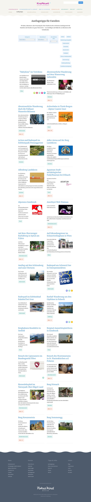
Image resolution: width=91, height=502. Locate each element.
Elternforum (31, 464)
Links (69, 468)
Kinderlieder (44, 12)
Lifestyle (79, 9)
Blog (69, 464)
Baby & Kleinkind (44, 9)
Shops (49, 470)
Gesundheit (64, 9)
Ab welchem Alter (54, 37)
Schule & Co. (56, 9)
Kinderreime (56, 12)
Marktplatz (30, 470)
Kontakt (70, 472)
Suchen (80, 2)
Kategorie (27, 37)
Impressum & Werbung (45, 496)
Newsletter (30, 474)
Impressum (71, 466)
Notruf (49, 472)
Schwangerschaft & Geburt (28, 9)
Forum (10, 12)
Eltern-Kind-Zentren (53, 466)
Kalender (80, 12)
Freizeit (72, 9)
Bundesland (43, 37)
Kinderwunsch (13, 9)
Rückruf (50, 468)
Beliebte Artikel (31, 12)
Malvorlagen (68, 12)
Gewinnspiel (31, 476)
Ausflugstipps (31, 472)
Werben (70, 470)
